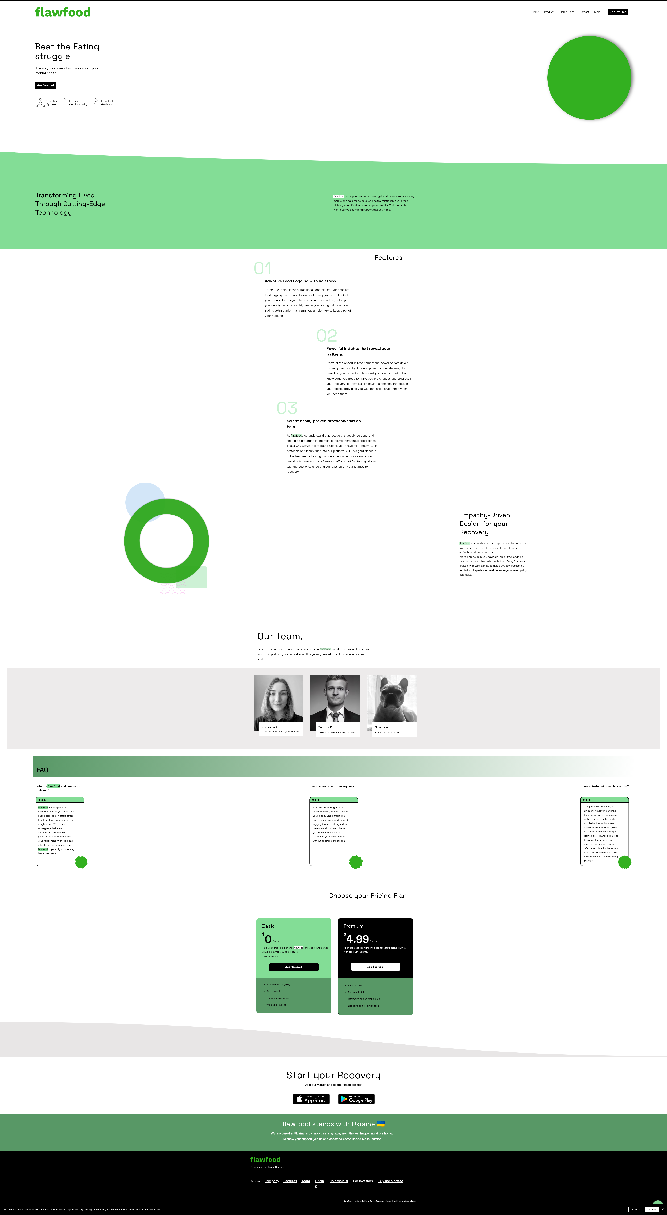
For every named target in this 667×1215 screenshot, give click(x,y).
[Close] (663, 1209)
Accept (652, 1209)
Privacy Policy (152, 1209)
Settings (635, 1209)
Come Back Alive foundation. (362, 1139)
